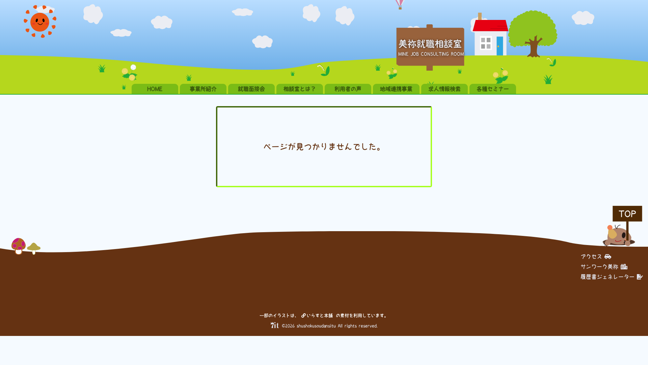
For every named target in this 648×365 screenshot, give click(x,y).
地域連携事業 (396, 89)
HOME (155, 89)
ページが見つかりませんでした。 (324, 147)
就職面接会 (251, 89)
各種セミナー (493, 89)
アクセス (591, 256)
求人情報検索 (444, 89)
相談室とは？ (300, 89)
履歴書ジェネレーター (607, 276)
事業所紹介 (203, 89)
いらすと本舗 (320, 315)
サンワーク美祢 (599, 266)
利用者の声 (347, 89)
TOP (627, 214)
